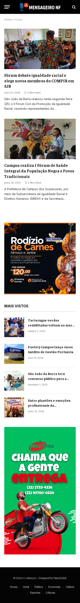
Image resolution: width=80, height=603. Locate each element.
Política (38, 586)
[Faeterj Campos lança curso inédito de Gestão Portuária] (14, 354)
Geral (26, 586)
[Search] (73, 7)
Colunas (50, 592)
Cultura (70, 586)
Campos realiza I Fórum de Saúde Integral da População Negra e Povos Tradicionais (39, 171)
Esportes (35, 592)
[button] (40, 258)
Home (8, 19)
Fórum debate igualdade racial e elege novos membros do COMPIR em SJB (39, 81)
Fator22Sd (60, 578)
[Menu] (7, 7)
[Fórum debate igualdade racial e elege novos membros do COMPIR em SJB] (40, 49)
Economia (54, 586)
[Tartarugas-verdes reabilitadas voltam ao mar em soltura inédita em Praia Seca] (14, 327)
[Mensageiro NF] (40, 7)
